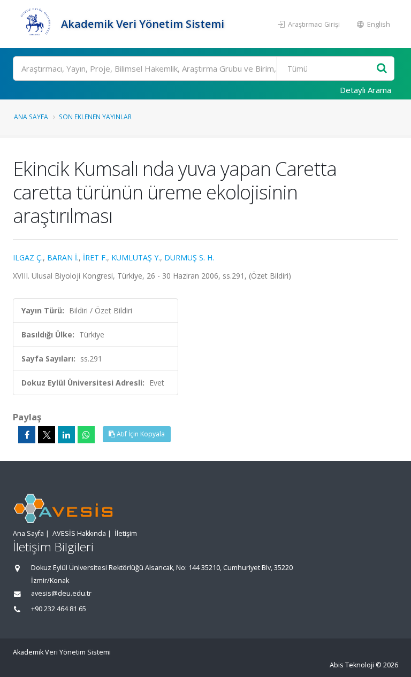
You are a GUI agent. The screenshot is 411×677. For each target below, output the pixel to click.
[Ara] (382, 69)
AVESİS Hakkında (79, 533)
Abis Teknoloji (352, 665)
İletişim (126, 533)
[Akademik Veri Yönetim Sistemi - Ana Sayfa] (35, 24)
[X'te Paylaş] (46, 434)
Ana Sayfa (31, 116)
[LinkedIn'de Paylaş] (66, 434)
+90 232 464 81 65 (58, 608)
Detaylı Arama (365, 89)
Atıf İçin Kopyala (140, 433)
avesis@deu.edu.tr (61, 593)
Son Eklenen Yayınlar (95, 116)
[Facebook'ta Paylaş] (26, 434)
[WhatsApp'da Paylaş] (86, 434)
